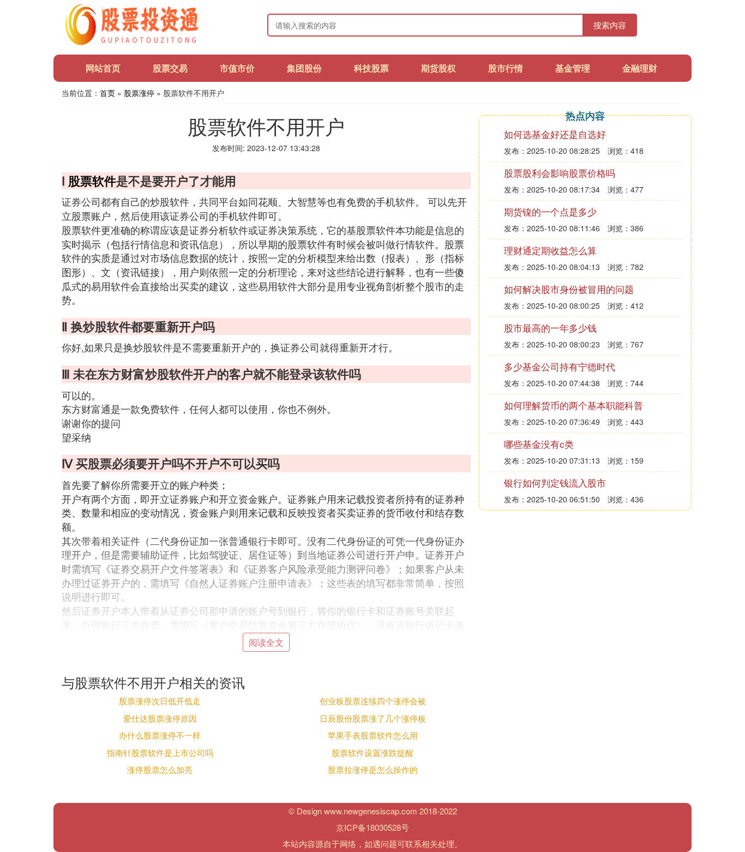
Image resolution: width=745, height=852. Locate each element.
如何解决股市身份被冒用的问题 (569, 289)
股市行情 (505, 68)
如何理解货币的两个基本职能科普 (573, 405)
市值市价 (237, 68)
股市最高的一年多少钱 (550, 327)
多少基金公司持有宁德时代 (559, 366)
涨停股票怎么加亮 (160, 769)
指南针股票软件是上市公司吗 (160, 752)
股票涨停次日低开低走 (160, 700)
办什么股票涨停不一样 (160, 735)
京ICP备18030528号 (372, 827)
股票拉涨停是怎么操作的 (373, 769)
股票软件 (92, 180)
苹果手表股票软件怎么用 (373, 735)
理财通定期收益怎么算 (550, 250)
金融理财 (639, 68)
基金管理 (572, 68)
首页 (107, 92)
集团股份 (304, 68)
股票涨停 (139, 92)
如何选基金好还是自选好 (555, 134)
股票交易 (170, 68)
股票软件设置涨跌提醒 (372, 752)
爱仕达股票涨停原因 (160, 718)
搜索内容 (609, 25)
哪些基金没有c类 (539, 444)
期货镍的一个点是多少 (550, 211)
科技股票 (371, 68)
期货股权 (438, 68)
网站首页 (103, 68)
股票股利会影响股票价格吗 (559, 172)
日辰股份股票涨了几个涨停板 (373, 718)
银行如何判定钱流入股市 (555, 482)
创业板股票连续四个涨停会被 (373, 700)
